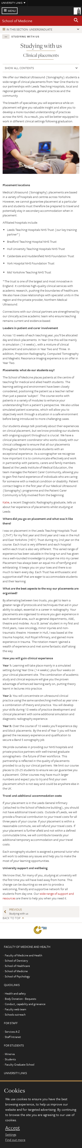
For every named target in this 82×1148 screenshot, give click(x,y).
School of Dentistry (16, 960)
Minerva (10, 1054)
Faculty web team (15, 1009)
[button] (76, 21)
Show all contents (19, 68)
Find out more (15, 1139)
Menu (12, 11)
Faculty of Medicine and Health (23, 955)
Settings (10, 1134)
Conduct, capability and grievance (25, 1004)
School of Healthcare (17, 966)
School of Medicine (17, 20)
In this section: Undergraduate (29, 29)
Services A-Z (12, 1031)
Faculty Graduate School (19, 1064)
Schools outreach (15, 1014)
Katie (6, 502)
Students (10, 1059)
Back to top (11, 918)
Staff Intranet (13, 1037)
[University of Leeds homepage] (77, 10)
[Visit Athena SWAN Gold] (41, 931)
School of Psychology (17, 976)
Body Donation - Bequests (20, 998)
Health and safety (15, 993)
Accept (12, 1127)
